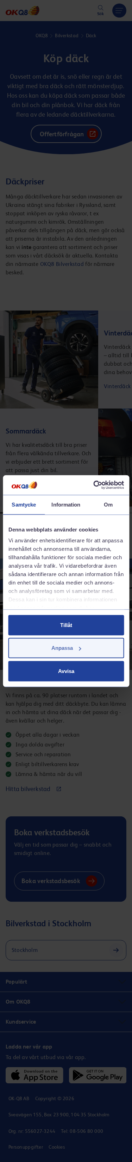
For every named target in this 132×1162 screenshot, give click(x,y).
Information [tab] (65, 504)
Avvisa (66, 671)
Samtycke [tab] (24, 504)
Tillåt (66, 625)
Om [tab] (108, 504)
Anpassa (62, 648)
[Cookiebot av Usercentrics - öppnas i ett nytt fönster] (94, 485)
